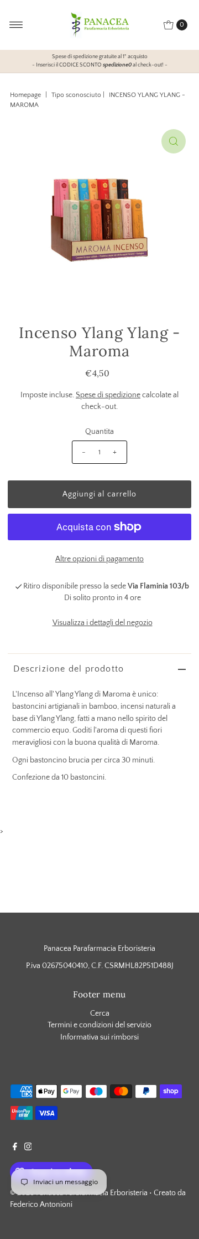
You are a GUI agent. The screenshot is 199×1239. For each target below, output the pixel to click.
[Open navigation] (16, 25)
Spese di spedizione (108, 395)
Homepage (25, 95)
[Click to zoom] (173, 141)
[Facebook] (15, 1148)
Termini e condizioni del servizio (99, 1025)
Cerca (99, 1013)
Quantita (99, 431)
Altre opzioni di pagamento (99, 559)
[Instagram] (28, 1148)
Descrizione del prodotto (68, 669)
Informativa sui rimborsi (99, 1037)
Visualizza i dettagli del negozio (103, 622)
